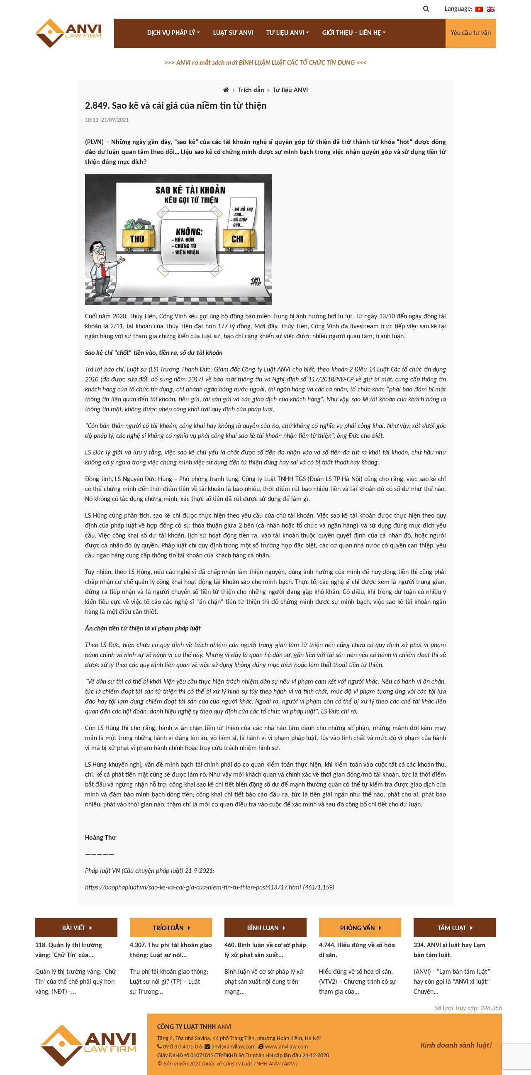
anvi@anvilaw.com (234, 1047)
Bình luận (263, 928)
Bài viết (74, 928)
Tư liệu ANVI (290, 90)
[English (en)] (490, 9)
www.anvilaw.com (286, 1047)
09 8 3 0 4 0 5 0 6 (182, 1047)
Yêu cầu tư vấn (471, 33)
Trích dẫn (251, 90)
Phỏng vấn (358, 928)
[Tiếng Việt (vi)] (479, 9)
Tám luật (453, 928)
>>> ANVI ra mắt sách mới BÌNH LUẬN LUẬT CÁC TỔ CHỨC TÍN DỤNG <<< (265, 63)
